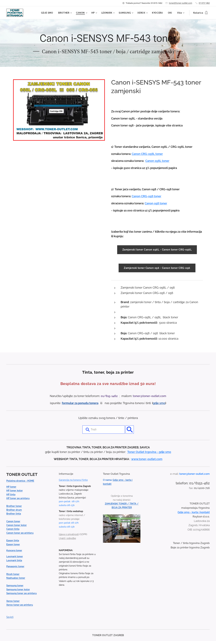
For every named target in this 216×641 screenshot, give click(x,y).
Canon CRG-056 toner (146, 196)
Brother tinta (13, 513)
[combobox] (103, 429)
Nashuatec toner (15, 578)
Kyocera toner (14, 550)
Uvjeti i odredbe (67, 538)
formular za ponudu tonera (80, 403)
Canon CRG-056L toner (147, 154)
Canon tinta (12, 529)
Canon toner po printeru (20, 532)
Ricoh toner (12, 574)
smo (162, 403)
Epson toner (13, 544)
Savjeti (9, 617)
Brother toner (14, 506)
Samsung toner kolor (18, 589)
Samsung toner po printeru (21, 593)
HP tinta (10, 494)
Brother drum (14, 509)
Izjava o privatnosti (69, 534)
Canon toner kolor (16, 525)
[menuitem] (48, 13)
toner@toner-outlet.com (180, 3)
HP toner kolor (14, 490)
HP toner (11, 486)
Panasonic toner (15, 566)
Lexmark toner (14, 556)
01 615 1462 (204, 3)
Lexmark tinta (14, 560)
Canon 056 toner (156, 203)
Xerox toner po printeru (19, 604)
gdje (156, 403)
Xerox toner (13, 601)
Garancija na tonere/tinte (73, 480)
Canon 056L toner (157, 160)
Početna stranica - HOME (20, 480)
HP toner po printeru (18, 498)
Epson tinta (12, 540)
